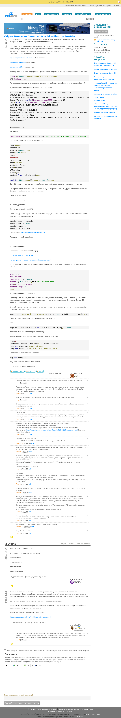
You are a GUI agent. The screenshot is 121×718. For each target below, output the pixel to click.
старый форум (83, 14)
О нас (116, 6)
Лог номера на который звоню (21, 255)
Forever (76, 375)
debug (41, 371)
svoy (17, 400)
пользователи (51, 14)
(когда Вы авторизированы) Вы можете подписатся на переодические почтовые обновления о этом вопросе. (47, 650)
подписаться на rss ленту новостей (106, 40)
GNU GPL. (80, 717)
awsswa (18, 452)
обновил (55, 373)
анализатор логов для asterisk (105, 94)
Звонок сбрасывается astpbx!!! (105, 69)
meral (75, 626)
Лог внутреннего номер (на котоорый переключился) (30, 260)
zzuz (17, 383)
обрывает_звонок (18, 371)
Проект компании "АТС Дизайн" (60, 711)
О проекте (32, 709)
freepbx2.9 (31, 371)
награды (67, 14)
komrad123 (19, 443)
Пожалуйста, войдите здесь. (76, 6)
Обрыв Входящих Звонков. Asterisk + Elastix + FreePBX (40, 36)
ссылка (44, 577)
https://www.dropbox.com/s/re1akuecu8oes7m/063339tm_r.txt (52, 430)
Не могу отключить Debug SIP (105, 73)
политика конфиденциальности (69, 709)
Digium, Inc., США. (93, 714)
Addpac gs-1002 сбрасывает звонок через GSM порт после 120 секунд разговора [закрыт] (105, 106)
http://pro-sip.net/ (78, 630)
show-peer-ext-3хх (17, 67)
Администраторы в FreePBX (104, 112)
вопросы (27, 14)
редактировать (18, 577)
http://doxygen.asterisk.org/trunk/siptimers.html (30, 617)
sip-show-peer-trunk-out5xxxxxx (22, 58)
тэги (38, 14)
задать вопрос (103, 14)
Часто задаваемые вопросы (100, 6)
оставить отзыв (87, 709)
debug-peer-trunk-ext (18, 62)
